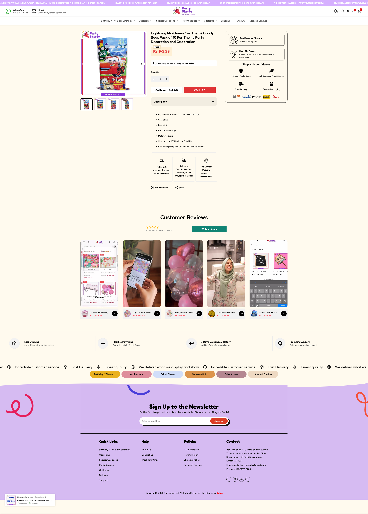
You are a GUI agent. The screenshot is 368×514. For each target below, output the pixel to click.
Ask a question (161, 187)
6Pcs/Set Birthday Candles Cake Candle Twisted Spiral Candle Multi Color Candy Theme (35, 500)
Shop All (103, 480)
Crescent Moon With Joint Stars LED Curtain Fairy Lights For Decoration (227, 312)
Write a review (209, 228)
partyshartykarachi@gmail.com (249, 464)
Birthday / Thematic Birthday (114, 449)
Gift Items (104, 470)
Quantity (155, 72)
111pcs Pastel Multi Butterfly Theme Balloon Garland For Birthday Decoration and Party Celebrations (142, 312)
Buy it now (199, 90)
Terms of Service (193, 464)
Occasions (104, 454)
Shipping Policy (192, 459)
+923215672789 (242, 469)
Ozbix (219, 492)
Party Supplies (106, 464)
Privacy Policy (191, 449)
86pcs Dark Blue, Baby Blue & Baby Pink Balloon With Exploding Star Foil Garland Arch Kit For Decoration (269, 312)
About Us (146, 449)
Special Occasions (108, 459)
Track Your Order (151, 459)
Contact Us (147, 454)
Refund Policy (191, 454)
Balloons (103, 475)
